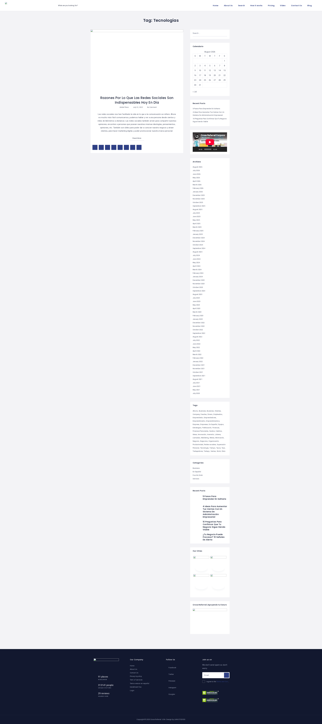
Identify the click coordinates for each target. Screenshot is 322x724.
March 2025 (197, 227)
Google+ (172, 694)
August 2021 (197, 379)
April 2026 (196, 181)
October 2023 (198, 287)
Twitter (171, 674)
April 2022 (196, 351)
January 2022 (198, 361)
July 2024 (196, 255)
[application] (210, 142)
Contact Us (296, 5)
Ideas (195, 434)
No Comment (152, 107)
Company (196, 414)
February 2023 (198, 316)
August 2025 (197, 209)
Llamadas (196, 438)
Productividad (198, 444)
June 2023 (196, 301)
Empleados (217, 414)
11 (205, 70)
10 (200, 70)
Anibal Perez (124, 107)
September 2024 (199, 248)
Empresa (196, 424)
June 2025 (196, 216)
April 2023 (196, 308)
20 (215, 75)
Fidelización (207, 428)
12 (210, 70)
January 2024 (198, 277)
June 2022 (196, 344)
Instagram (172, 688)
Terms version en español (139, 683)
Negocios (204, 441)
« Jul (195, 92)
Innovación (202, 434)
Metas (212, 438)
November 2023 (199, 284)
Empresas (204, 424)
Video (283, 5)
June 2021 (196, 386)
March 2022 (197, 354)
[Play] (196, 149)
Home (215, 5)
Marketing (205, 438)
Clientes (218, 411)
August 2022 (197, 337)
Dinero (210, 414)
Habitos (219, 431)
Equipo (221, 424)
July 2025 (196, 213)
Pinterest (172, 681)
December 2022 (199, 323)
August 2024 (197, 252)
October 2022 (198, 330)
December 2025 (199, 195)
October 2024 (198, 245)
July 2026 (196, 170)
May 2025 (196, 220)
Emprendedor (198, 418)
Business (202, 411)
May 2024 (196, 262)
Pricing (271, 5)
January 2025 (198, 234)
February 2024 (198, 273)
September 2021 (199, 376)
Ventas (213, 451)
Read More (137, 138)
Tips (223, 448)
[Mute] (219, 149)
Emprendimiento (199, 421)
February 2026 (198, 188)
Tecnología (204, 448)
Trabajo (207, 451)
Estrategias (197, 428)
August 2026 (197, 167)
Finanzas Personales (200, 431)
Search (241, 5)
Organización (214, 441)
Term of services (136, 680)
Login (132, 690)
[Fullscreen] (224, 149)
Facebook (172, 668)
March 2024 (197, 270)
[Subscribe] (226, 675)
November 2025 (199, 199)
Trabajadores (198, 451)
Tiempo (212, 448)
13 (215, 70)
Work (219, 451)
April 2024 (196, 266)
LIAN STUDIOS (179, 719)
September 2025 (199, 206)
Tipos (218, 448)
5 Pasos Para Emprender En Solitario (206, 109)
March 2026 (197, 185)
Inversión (210, 434)
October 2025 (198, 202)
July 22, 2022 (138, 107)
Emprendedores (210, 418)
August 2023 (197, 294)
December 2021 (199, 365)
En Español (213, 424)
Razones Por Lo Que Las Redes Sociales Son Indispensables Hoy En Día (136, 100)
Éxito (224, 451)
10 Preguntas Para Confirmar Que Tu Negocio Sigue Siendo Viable (214, 525)
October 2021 (198, 372)
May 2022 (196, 347)
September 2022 (199, 333)
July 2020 (196, 393)
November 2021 (199, 368)
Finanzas (215, 428)
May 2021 (196, 390)
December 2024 (199, 238)
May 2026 (196, 178)
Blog (309, 5)
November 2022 (199, 326)
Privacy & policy (136, 676)
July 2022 (196, 340)
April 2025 (196, 223)
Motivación (219, 438)
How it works (256, 5)
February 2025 (198, 231)
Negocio (196, 441)
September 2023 (199, 291)
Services (196, 479)
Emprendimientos (212, 421)
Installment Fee (136, 687)
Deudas (204, 414)
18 (205, 75)
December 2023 (199, 280)
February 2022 (198, 358)
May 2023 (196, 305)
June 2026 (196, 174)
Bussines (210, 411)
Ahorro (195, 411)
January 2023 (198, 319)
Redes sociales (210, 444)
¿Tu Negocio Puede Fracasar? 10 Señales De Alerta (214, 537)
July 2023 (196, 298)
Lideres (218, 434)
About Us (228, 5)
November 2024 (199, 241)
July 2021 (196, 383)
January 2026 (198, 192)
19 (210, 75)
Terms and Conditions (225, 681)
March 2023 (197, 312)
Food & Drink (198, 475)
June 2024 (196, 259)
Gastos (212, 431)
